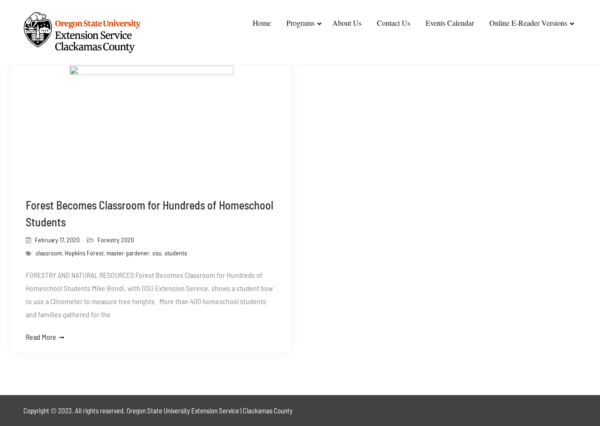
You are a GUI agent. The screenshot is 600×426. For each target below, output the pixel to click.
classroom (49, 253)
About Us (346, 23)
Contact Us (393, 23)
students (176, 253)
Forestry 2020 (116, 240)
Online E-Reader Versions (528, 23)
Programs (300, 23)
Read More (41, 336)
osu (157, 253)
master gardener (128, 253)
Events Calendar (450, 23)
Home (262, 23)
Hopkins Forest (84, 253)
